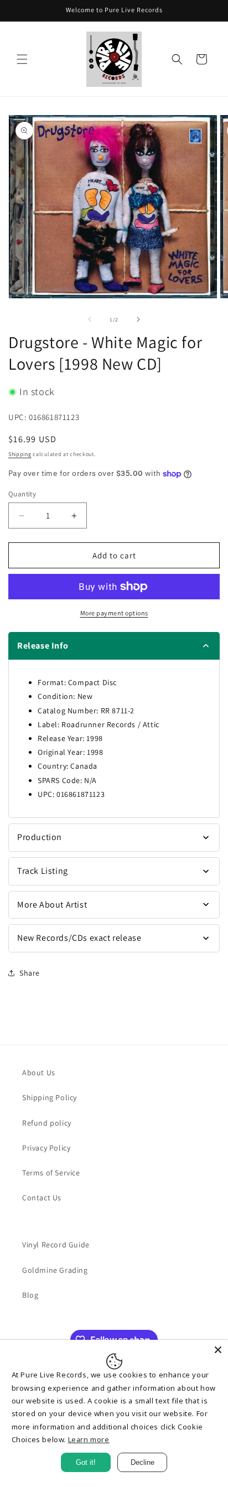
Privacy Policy (46, 1148)
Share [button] (29, 973)
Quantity (22, 494)
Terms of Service (51, 1173)
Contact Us (41, 1198)
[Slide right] (138, 319)
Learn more (89, 1439)
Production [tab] (39, 837)
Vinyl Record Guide (56, 1245)
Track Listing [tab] (42, 871)
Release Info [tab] (42, 645)
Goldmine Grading (55, 1270)
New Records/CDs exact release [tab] (79, 938)
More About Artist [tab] (52, 904)
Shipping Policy (49, 1097)
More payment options (114, 613)
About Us (38, 1072)
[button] (22, 59)
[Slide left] (89, 319)
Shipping (20, 454)
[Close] (218, 1349)
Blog (30, 1295)
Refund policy (46, 1123)
